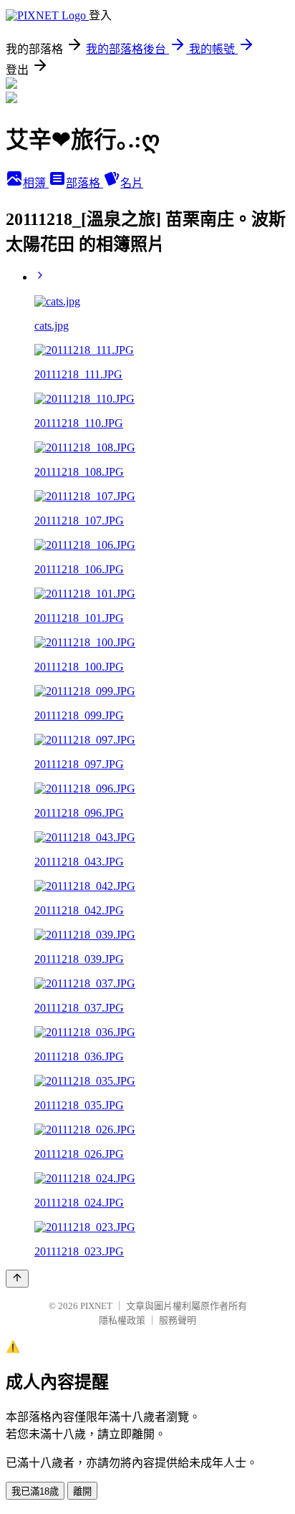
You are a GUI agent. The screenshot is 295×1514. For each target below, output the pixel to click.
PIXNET (96, 1305)
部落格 (84, 183)
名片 (131, 183)
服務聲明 (177, 1320)
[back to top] (17, 1279)
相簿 (36, 183)
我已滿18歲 (35, 1491)
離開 (82, 1491)
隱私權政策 (122, 1320)
